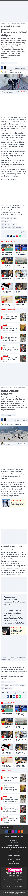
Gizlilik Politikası (18, 879)
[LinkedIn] (16, 831)
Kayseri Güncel (14, 840)
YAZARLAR (6, 827)
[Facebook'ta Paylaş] (2, 67)
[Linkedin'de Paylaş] (14, 236)
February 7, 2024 (5, 659)
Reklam (4, 884)
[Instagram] (13, 831)
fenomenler (22, 685)
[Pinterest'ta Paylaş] (17, 236)
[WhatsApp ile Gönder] (20, 236)
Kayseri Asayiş (14, 850)
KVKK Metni (17, 884)
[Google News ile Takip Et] (23, 91)
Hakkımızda (5, 879)
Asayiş (8, 23)
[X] (9, 831)
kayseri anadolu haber (10, 63)
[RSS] (22, 831)
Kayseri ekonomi (14, 852)
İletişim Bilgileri (18, 886)
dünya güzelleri (8, 688)
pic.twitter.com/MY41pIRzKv (14, 623)
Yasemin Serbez (8, 443)
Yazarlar (14, 861)
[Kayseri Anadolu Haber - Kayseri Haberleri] (14, 871)
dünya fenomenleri (9, 685)
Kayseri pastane (19, 227)
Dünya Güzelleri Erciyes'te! (18, 387)
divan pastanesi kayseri (10, 224)
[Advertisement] (14, 11)
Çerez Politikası (18, 881)
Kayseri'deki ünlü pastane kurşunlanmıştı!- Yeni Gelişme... (18, 23)
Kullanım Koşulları (6, 886)
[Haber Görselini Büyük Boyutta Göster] (14, 82)
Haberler (3, 23)
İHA (8, 91)
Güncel (9, 387)
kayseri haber (8, 221)
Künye (4, 881)
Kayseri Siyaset (14, 842)
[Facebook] (6, 831)
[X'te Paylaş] (5, 67)
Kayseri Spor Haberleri (14, 859)
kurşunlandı (7, 227)
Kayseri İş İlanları (14, 863)
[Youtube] (19, 831)
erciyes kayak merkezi (10, 415)
